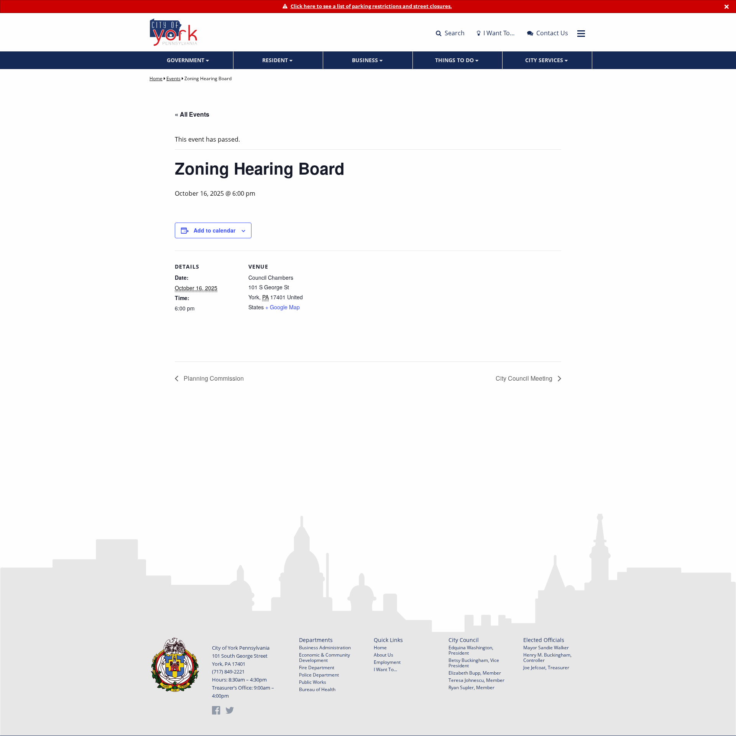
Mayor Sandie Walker (546, 647)
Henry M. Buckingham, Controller (547, 657)
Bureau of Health (317, 689)
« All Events (192, 114)
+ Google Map (282, 307)
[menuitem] (188, 60)
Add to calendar (214, 230)
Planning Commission (213, 378)
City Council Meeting (525, 378)
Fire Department (316, 667)
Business (366, 60)
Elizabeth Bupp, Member (475, 673)
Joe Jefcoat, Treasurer (546, 667)
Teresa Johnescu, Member (476, 680)
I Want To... (385, 669)
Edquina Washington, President (471, 650)
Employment (387, 662)
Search (454, 33)
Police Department (319, 675)
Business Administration (325, 647)
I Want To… (498, 33)
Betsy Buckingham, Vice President (474, 663)
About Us (383, 655)
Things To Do (455, 60)
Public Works (312, 682)
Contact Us (551, 33)
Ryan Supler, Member (472, 687)
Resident (275, 60)
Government (186, 60)
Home (156, 78)
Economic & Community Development (324, 657)
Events (173, 78)
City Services (545, 60)
